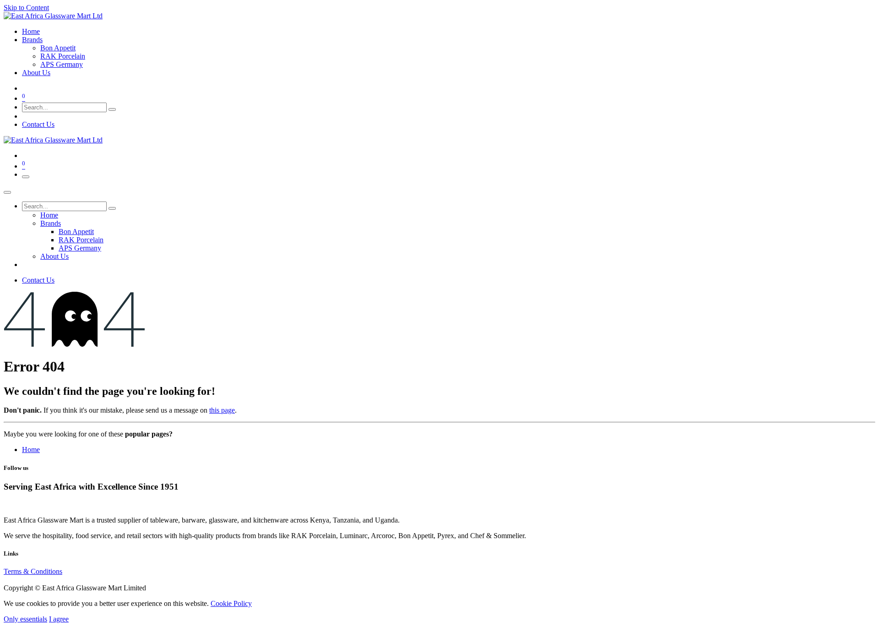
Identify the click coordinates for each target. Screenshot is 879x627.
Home (31, 449)
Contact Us (38, 124)
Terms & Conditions (33, 571)
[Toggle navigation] (25, 176)
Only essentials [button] (25, 619)
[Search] (112, 109)
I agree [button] (59, 619)
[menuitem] (31, 31)
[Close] (7, 192)
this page (222, 410)
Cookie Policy (231, 603)
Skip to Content (26, 7)
